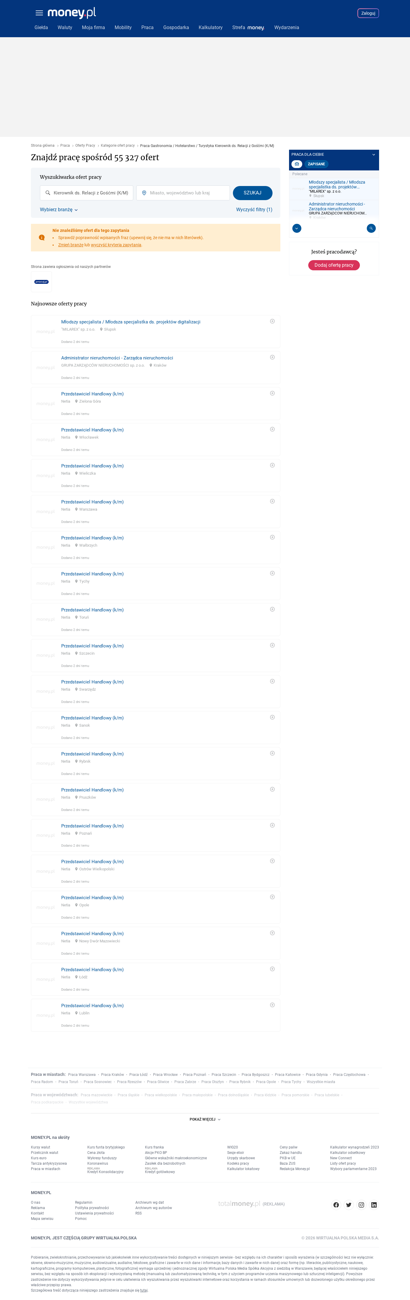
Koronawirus (97, 1163)
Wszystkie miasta (321, 1082)
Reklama (38, 1208)
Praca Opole (266, 1082)
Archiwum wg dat (149, 1202)
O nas (35, 1202)
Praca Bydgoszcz (256, 1075)
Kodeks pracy (238, 1163)
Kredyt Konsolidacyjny (105, 1172)
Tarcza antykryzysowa (49, 1163)
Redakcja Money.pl (295, 1169)
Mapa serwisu (42, 1219)
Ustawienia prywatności (94, 1213)
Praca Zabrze (185, 1082)
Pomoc (81, 1219)
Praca (65, 146)
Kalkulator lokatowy (243, 1169)
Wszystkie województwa (88, 1102)
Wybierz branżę (56, 209)
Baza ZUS (287, 1163)
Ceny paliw (288, 1147)
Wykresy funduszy (102, 1158)
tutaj (144, 1290)
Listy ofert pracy (343, 1163)
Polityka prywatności (92, 1208)
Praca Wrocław (165, 1075)
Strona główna (43, 146)
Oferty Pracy (85, 146)
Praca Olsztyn (212, 1082)
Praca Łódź (138, 1075)
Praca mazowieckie (96, 1095)
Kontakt (37, 1213)
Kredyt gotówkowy (160, 1172)
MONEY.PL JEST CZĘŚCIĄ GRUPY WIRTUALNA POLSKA (84, 1237)
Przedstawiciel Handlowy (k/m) (92, 394)
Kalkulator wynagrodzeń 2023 (354, 1147)
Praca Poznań (194, 1075)
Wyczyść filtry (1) (254, 209)
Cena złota (96, 1153)
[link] (155, 331)
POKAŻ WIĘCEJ (203, 1119)
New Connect (341, 1158)
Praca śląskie (128, 1095)
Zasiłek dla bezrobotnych (165, 1163)
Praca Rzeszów (129, 1082)
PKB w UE (288, 1158)
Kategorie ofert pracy (118, 146)
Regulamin (83, 1202)
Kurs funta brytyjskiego (106, 1147)
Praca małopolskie (197, 1095)
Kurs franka (154, 1147)
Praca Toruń (68, 1082)
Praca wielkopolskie (161, 1095)
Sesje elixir (235, 1153)
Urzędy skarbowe (241, 1158)
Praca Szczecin (224, 1075)
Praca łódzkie (265, 1095)
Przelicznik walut (44, 1153)
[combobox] (86, 192)
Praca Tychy (291, 1082)
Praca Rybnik (240, 1082)
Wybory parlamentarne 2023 (353, 1169)
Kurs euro (39, 1158)
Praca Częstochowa (349, 1075)
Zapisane (316, 164)
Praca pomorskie (295, 1095)
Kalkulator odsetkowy (347, 1153)
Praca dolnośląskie (233, 1095)
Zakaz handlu (291, 1153)
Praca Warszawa (82, 1075)
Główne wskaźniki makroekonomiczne (176, 1158)
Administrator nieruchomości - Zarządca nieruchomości (117, 358)
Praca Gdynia (317, 1075)
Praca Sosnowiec (98, 1082)
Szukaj (252, 193)
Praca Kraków (112, 1075)
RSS (138, 1213)
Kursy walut (40, 1147)
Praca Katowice (287, 1075)
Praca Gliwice (158, 1082)
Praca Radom (42, 1082)
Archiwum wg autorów (153, 1208)
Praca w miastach (45, 1169)
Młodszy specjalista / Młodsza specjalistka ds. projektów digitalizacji (130, 322)
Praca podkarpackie (47, 1102)
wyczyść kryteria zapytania (116, 244)
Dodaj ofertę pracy (334, 265)
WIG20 (232, 1147)
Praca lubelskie (327, 1095)
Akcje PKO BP (156, 1153)
